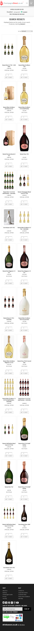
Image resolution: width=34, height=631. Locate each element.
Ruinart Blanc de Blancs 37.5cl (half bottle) (24, 108)
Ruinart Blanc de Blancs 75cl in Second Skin (24, 318)
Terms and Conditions (24, 596)
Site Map (20, 598)
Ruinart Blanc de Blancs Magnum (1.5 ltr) (9, 361)
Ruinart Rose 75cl (24, 154)
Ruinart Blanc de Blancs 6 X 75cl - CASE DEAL (24, 228)
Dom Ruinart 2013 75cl (9, 567)
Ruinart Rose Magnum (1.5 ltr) (24, 271)
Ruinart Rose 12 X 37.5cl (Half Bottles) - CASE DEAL (24, 399)
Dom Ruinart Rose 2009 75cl (24, 525)
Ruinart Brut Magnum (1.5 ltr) (9, 271)
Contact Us (21, 590)
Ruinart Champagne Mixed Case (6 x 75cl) (24, 192)
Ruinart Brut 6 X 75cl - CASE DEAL (9, 65)
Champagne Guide (8, 594)
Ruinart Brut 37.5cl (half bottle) (24, 444)
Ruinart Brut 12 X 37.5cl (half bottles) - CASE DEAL (9, 192)
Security (5, 598)
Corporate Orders (23, 592)
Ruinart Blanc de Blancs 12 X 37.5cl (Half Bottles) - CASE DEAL (9, 400)
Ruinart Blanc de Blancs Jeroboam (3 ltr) (9, 108)
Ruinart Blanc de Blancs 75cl (24, 65)
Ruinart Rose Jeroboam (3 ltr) (9, 154)
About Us (5, 590)
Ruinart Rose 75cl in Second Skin (24, 361)
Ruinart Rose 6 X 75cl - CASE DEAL (8, 318)
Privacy (4, 596)
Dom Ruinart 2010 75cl (9, 227)
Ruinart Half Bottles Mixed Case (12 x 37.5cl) (9, 525)
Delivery (5, 592)
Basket (31, 3)
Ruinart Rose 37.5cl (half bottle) (24, 487)
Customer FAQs (22, 594)
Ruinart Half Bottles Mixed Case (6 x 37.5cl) (9, 444)
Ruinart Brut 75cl (9, 487)
